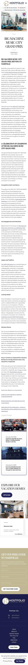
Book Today (14, 647)
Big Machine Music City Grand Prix (16, 72)
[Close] (25, 659)
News (14, 34)
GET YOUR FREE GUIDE (10, 589)
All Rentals (6, 495)
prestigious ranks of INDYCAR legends (12, 317)
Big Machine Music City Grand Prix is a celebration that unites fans (13, 228)
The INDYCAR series (7, 264)
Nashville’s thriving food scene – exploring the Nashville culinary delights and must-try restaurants (14, 409)
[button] (26, 3)
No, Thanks (19, 661)
